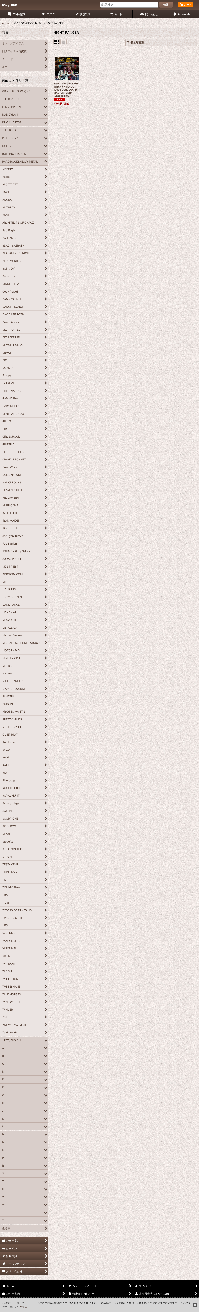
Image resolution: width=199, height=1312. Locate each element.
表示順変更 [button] (137, 42)
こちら (23, 1306)
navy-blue (10, 5)
